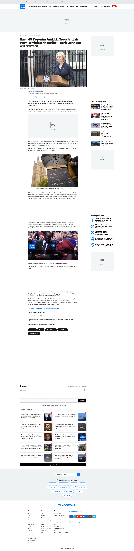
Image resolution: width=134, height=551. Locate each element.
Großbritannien (36, 35)
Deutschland (82, 487)
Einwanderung (68, 491)
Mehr (55, 510)
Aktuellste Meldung (34, 6)
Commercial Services (59, 515)
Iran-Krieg (53, 484)
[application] (53, 68)
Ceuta (82, 484)
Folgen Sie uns (44, 522)
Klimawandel (56, 491)
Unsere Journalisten (33, 534)
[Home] (20, 35)
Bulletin (43, 515)
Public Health (52, 487)
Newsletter (74, 521)
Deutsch (20, 1)
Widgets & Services (46, 528)
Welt (49, 6)
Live (114, 6)
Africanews (44, 530)
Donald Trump (64, 487)
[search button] (69, 2)
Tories (41, 329)
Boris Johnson (51, 329)
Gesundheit (83, 6)
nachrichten (62, 329)
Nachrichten (25, 35)
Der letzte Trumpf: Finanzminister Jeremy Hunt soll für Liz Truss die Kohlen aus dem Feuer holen (50, 320)
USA (73, 487)
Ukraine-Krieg (64, 484)
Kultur (72, 6)
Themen (30, 510)
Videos (30, 530)
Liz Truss (32, 329)
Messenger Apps (45, 526)
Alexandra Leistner (34, 91)
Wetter (42, 517)
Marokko (79, 491)
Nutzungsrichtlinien (58, 517)
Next (67, 6)
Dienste (43, 510)
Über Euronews (57, 513)
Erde (77, 6)
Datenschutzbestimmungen (61, 522)
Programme (31, 532)
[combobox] (77, 2)
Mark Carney (67, 495)
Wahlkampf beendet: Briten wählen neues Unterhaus (41, 324)
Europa (44, 6)
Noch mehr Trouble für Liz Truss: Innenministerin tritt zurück (43, 315)
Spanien (74, 484)
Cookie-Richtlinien (58, 520)
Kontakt (56, 524)
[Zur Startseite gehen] (22, 6)
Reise (62, 6)
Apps (42, 524)
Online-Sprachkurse (46, 532)
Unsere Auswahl (98, 102)
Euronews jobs (57, 526)
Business (55, 6)
